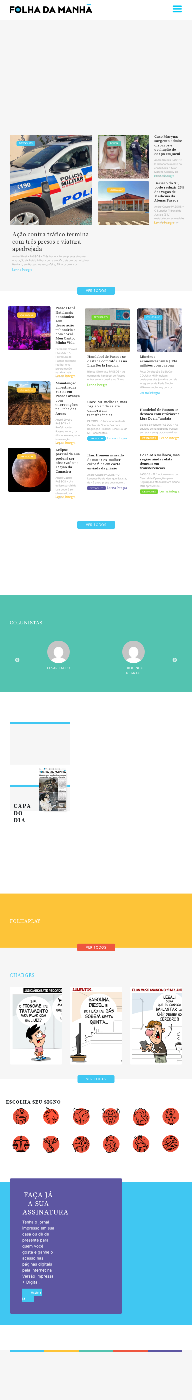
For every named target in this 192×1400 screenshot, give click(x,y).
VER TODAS (96, 1079)
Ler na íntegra (22, 270)
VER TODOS (96, 291)
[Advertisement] (96, 70)
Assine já (32, 1295)
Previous (17, 660)
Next (174, 660)
